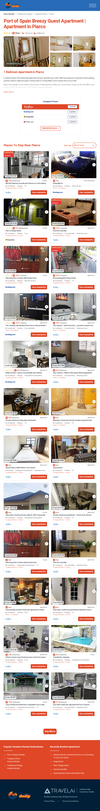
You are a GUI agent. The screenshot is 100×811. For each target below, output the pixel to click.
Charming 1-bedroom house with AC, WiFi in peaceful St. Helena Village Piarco (25, 516)
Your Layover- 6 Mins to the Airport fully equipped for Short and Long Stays (72, 374)
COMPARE (72, 107)
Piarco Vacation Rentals (16, 754)
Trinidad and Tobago (24, 14)
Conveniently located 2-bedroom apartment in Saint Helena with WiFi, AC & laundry (24, 611)
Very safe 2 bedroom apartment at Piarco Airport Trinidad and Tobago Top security (71, 705)
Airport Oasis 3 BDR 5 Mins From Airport (20, 468)
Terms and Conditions (70, 801)
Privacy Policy (49, 801)
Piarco (52, 14)
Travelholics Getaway (61, 657)
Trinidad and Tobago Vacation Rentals (15, 767)
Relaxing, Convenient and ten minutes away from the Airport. (72, 421)
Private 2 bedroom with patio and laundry (20, 420)
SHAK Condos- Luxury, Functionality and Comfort (23, 373)
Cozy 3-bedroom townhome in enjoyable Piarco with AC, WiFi (24, 705)
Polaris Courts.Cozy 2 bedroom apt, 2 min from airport (25, 657)
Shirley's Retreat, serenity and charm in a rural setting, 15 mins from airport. (25, 184)
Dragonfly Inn (58, 183)
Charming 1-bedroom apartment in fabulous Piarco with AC (72, 611)
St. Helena (62, 188)
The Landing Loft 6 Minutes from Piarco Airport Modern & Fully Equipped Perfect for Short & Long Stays (26, 326)
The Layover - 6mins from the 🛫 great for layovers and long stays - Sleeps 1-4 (73, 326)
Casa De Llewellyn (60, 231)
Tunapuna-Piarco (40, 14)
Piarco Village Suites (13, 231)
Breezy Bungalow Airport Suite (64, 278)
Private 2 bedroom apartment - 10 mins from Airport (72, 515)
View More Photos (13, 63)
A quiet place (58, 468)
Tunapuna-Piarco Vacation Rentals (13, 760)
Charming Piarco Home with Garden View (20, 278)
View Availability (39, 192)
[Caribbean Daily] (12, 5)
